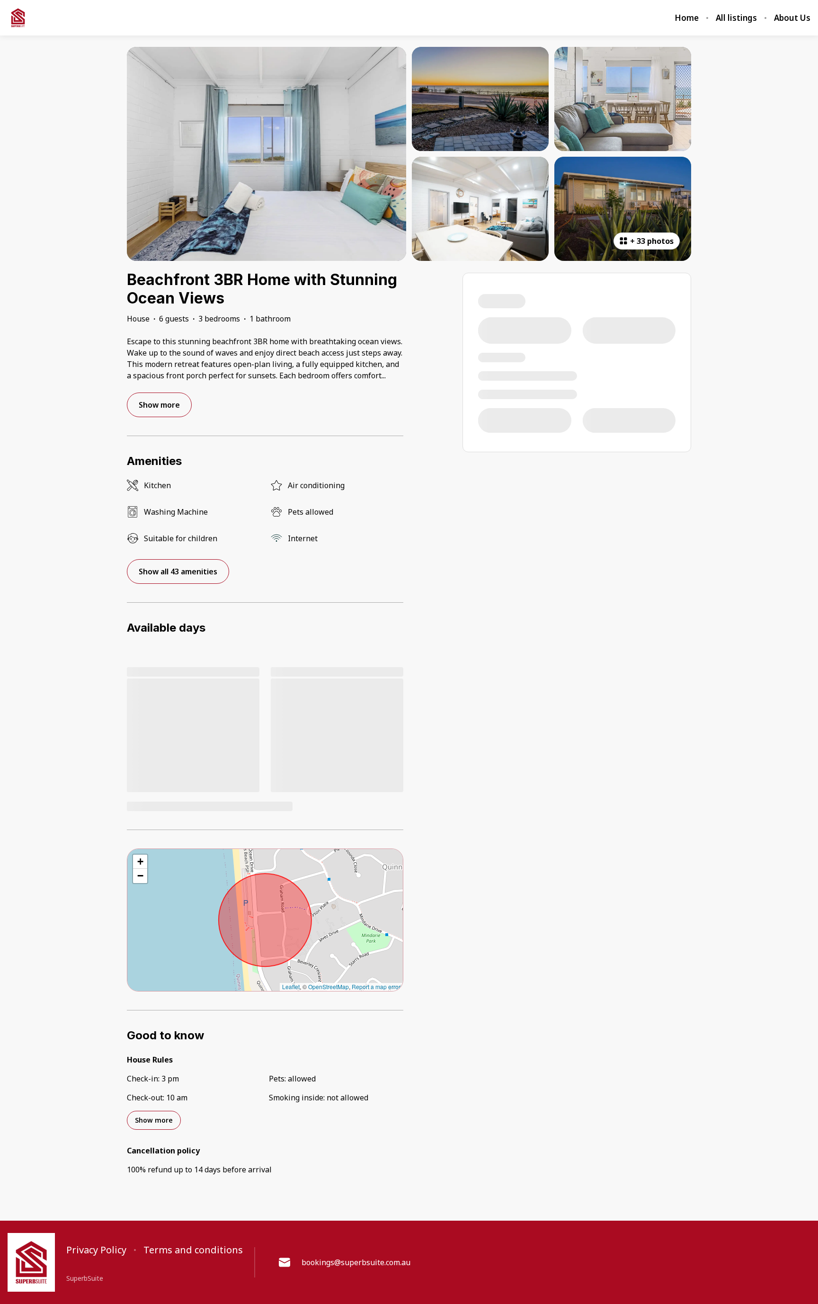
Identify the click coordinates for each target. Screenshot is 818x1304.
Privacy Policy (96, 1250)
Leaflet (291, 986)
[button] (140, 862)
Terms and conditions (193, 1250)
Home (687, 18)
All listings (736, 18)
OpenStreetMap (328, 986)
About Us (792, 18)
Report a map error (376, 986)
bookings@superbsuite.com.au (356, 1262)
